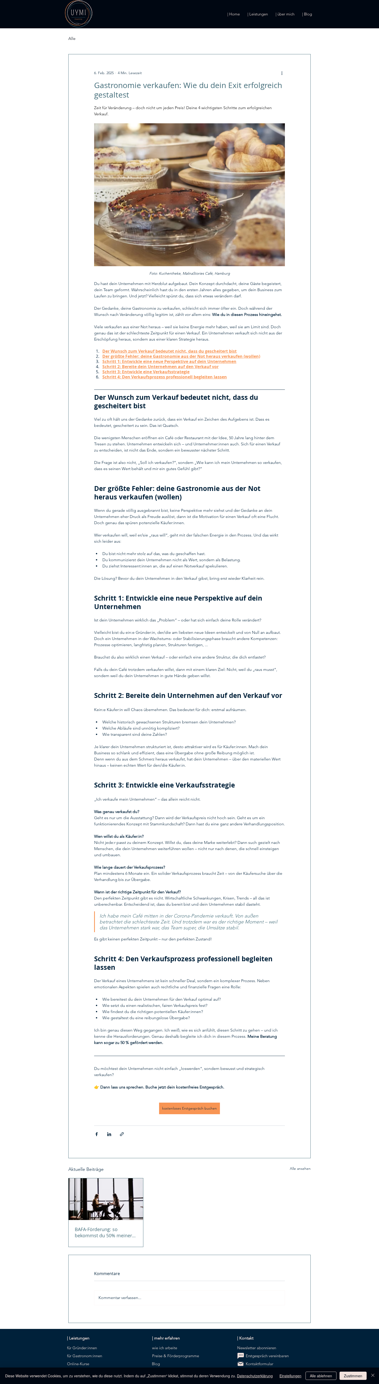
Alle (72, 38)
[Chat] (240, 1356)
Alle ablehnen (321, 1375)
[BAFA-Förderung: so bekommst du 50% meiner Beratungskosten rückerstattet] (106, 1199)
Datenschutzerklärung (255, 1375)
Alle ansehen (300, 1168)
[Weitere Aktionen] (282, 73)
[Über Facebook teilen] (96, 1134)
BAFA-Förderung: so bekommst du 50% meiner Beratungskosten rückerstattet (103, 1232)
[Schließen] (373, 1376)
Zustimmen (353, 1375)
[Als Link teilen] (121, 1134)
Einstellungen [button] (290, 1375)
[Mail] (240, 1364)
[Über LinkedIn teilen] (109, 1134)
